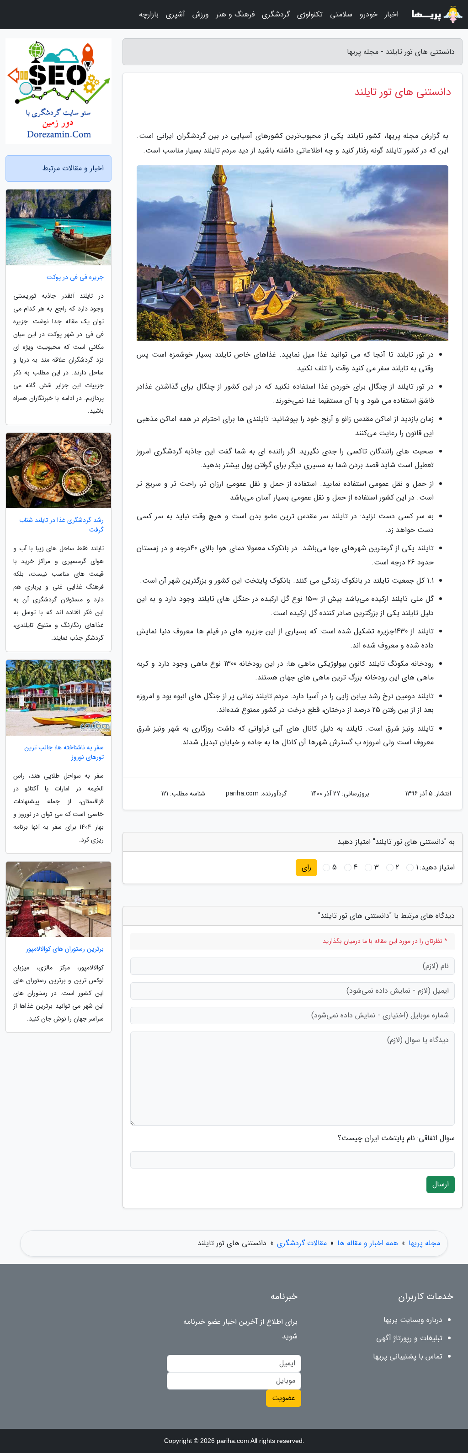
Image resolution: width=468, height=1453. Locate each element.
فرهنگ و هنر (235, 14)
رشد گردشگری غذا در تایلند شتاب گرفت (61, 525)
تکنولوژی (310, 14)
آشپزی (175, 14)
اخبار (392, 14)
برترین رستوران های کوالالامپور (65, 949)
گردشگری (276, 14)
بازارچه (149, 14)
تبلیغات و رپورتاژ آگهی (409, 1338)
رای (306, 867)
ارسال (440, 1184)
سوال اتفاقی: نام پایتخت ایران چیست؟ (396, 1138)
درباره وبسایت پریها (412, 1320)
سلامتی (341, 14)
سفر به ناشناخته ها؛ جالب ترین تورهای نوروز (64, 752)
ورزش (200, 14)
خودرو (369, 14)
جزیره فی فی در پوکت (75, 277)
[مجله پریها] (436, 15)
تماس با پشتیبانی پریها (407, 1356)
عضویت (283, 1398)
